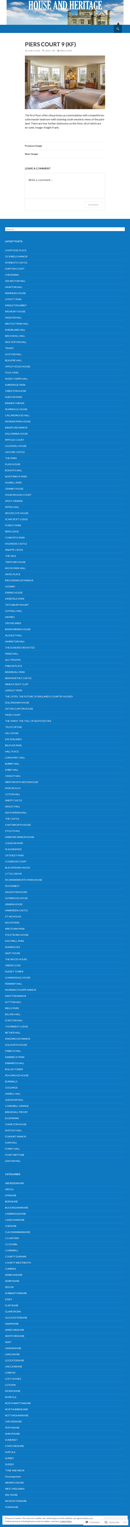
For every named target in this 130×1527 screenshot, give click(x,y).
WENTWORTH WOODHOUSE (21, 782)
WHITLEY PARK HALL (17, 323)
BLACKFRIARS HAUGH (17, 867)
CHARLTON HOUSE (16, 1124)
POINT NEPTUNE (14, 1154)
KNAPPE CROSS (14, 549)
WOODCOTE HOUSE (16, 513)
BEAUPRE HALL (13, 360)
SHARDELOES (12, 947)
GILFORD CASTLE (15, 452)
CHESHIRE (11, 1225)
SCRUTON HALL (14, 1020)
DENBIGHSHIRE (14, 1274)
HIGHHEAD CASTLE (16, 543)
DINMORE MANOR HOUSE (19, 837)
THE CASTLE (12, 818)
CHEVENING (12, 274)
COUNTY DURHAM (15, 1256)
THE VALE (10, 555)
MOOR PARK (12, 922)
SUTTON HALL (13, 1002)
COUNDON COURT (16, 861)
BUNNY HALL (12, 763)
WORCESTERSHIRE (16, 1500)
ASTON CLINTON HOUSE (19, 708)
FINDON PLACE (13, 665)
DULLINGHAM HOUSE (17, 702)
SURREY (9, 1458)
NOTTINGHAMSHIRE (17, 1415)
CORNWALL (11, 1250)
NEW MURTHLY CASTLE (18, 678)
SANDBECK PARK (15, 1057)
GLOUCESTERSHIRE (16, 1317)
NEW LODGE (12, 531)
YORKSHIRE (11, 1507)
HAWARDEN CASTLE (16, 910)
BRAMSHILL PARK (15, 672)
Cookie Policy (66, 1521)
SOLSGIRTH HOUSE (16, 1044)
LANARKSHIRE (13, 1348)
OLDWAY (10, 586)
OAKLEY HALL (13, 775)
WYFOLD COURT (14, 439)
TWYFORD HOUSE (15, 562)
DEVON (9, 1287)
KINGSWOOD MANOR (17, 1038)
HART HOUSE (12, 953)
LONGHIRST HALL (15, 757)
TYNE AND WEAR (14, 1470)
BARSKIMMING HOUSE (18, 629)
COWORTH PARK (15, 537)
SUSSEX (9, 1464)
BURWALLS (11, 1081)
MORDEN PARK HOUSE (18, 421)
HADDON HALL (13, 317)
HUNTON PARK (13, 397)
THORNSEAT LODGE (16, 1026)
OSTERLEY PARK (14, 855)
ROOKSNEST (12, 885)
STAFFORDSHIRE (14, 1445)
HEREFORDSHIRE (14, 1329)
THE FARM (11, 458)
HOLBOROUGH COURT (18, 494)
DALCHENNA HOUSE (16, 433)
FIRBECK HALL (13, 1050)
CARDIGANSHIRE (15, 1219)
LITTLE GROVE (13, 873)
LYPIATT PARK (13, 299)
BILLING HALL (12, 1014)
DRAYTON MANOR (15, 995)
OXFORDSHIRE (13, 1421)
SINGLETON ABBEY (16, 305)
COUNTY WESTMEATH (18, 1262)
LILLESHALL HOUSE (16, 445)
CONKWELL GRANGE (17, 1105)
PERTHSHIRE (12, 1427)
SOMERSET (11, 1439)
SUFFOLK (10, 1452)
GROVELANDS (13, 623)
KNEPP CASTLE (13, 800)
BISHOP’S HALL (13, 470)
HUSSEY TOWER (14, 971)
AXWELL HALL (13, 1093)
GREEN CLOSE (13, 965)
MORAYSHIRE (12, 1390)
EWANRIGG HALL (14, 1063)
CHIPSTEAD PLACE (16, 250)
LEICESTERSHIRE (14, 1360)
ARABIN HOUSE (14, 904)
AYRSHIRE (10, 1195)
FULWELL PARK (13, 482)
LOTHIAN (10, 1384)
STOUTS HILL (12, 830)
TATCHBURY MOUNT (17, 604)
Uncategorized (13, 1476)
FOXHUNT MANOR (15, 1136)
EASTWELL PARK (14, 940)
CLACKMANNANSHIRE (17, 1232)
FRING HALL (11, 653)
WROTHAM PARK (15, 928)
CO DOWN (11, 1244)
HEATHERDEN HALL (16, 812)
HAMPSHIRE (12, 1323)
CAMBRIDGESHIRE (15, 1213)
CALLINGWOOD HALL (17, 415)
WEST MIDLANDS (15, 1488)
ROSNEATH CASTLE (16, 262)
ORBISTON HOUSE (15, 390)
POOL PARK (12, 372)
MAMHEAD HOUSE (15, 293)
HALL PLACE (12, 751)
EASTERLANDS (13, 739)
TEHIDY (9, 348)
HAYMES (10, 617)
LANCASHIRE (12, 1354)
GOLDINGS (11, 1087)
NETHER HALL (13, 1032)
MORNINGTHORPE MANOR (20, 989)
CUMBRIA (10, 1268)
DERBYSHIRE (12, 1280)
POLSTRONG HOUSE (17, 934)
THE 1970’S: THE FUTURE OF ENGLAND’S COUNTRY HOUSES (39, 696)
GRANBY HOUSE (14, 488)
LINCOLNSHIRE (13, 1366)
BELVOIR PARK (13, 745)
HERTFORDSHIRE (15, 1335)
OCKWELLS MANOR (16, 256)
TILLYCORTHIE (13, 727)
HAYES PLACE (12, 574)
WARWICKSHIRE (14, 1482)
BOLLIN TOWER (14, 1069)
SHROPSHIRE (12, 1433)
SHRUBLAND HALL (15, 329)
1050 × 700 (50, 50)
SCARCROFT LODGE (16, 519)
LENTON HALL (13, 1160)
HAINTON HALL (14, 287)
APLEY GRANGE (14, 500)
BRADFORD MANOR (16, 427)
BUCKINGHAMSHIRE (16, 1207)
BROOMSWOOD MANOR (19, 580)
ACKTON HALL (13, 354)
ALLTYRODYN (12, 659)
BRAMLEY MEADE (15, 403)
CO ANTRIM (12, 1238)
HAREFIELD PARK (14, 598)
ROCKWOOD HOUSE (17, 1075)
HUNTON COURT (15, 268)
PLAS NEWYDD (13, 849)
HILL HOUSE (12, 733)
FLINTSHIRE (11, 1305)
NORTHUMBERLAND (16, 1409)
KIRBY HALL (11, 769)
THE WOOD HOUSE (16, 959)
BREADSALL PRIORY (16, 1112)
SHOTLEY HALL (13, 1130)
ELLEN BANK (12, 1118)
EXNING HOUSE (14, 592)
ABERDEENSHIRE (14, 1183)
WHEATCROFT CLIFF (16, 684)
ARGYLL (9, 1189)
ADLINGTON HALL (15, 280)
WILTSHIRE (11, 1494)
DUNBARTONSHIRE (16, 1293)
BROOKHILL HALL (15, 335)
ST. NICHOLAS (13, 916)
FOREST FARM (13, 525)
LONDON (10, 1372)
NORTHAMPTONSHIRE (18, 1403)
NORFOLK (10, 1397)
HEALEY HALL (12, 806)
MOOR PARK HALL (15, 568)
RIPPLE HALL (12, 507)
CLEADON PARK (14, 843)
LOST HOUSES (13, 1378)
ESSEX (8, 1299)
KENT (8, 1342)
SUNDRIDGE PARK (15, 384)
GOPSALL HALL (13, 610)
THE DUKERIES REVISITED (20, 647)
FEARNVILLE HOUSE (16, 409)
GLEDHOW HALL (14, 1099)
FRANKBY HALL (13, 983)
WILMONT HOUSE (15, 311)
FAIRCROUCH (12, 788)
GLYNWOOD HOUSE (16, 898)
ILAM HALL (11, 1142)
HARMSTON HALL (15, 641)
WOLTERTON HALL (16, 342)
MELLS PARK (12, 1008)
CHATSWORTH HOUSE (18, 824)
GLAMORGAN (13, 1311)
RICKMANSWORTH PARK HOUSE (23, 879)
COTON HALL (12, 794)
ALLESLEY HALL (13, 635)
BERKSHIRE (11, 1201)
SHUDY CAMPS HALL (16, 378)
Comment (93, 204)
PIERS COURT (66, 50)
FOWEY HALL (12, 1148)
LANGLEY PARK (13, 690)
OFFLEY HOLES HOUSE (17, 366)
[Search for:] (65, 229)
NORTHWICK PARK (16, 476)
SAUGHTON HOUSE (16, 892)
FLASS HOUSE (12, 464)
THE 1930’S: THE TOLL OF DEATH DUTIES (28, 720)
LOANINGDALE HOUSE (17, 977)
